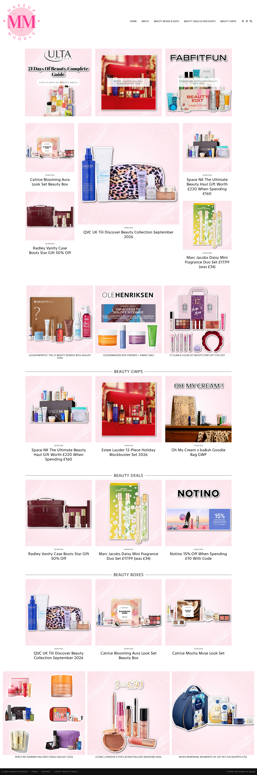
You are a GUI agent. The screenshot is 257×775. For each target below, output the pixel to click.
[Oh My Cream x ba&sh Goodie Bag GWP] (198, 409)
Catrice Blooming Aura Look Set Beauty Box (50, 182)
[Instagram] (247, 21)
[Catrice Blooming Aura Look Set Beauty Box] (49, 147)
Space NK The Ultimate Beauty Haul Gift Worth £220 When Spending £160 (207, 186)
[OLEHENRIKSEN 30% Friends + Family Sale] (128, 319)
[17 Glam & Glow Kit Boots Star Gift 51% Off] (197, 319)
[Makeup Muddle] (21, 22)
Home (133, 21)
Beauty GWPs (228, 21)
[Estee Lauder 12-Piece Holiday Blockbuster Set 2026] (128, 409)
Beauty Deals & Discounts (200, 21)
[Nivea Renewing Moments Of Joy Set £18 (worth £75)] (213, 713)
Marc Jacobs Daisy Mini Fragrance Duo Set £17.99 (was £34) (207, 262)
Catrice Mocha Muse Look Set (198, 653)
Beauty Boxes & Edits (166, 21)
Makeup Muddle (19, 772)
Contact (46, 772)
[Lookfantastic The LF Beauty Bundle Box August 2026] (59, 319)
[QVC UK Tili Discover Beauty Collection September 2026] (128, 174)
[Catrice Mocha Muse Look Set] (198, 612)
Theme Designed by (241, 772)
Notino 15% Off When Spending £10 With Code (198, 556)
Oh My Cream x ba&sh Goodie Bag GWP (198, 452)
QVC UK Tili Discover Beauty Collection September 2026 (128, 234)
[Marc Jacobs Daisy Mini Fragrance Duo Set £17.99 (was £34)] (207, 225)
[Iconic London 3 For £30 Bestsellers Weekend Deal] (128, 713)
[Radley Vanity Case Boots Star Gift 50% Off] (49, 216)
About (145, 21)
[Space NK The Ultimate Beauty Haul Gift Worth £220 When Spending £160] (207, 147)
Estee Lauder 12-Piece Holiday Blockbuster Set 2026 (128, 452)
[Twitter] (243, 21)
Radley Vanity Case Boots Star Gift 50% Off (50, 250)
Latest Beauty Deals (66, 772)
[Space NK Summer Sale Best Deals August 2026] (44, 713)
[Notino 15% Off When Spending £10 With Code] (198, 513)
